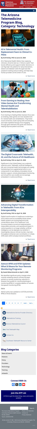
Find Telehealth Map (12, 329)
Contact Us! (25, 413)
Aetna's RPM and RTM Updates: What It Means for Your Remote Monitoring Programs (16, 266)
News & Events (7, 353)
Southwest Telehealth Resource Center (19, 341)
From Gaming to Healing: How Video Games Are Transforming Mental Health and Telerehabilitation (16, 104)
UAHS (34, 7)
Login (33, 425)
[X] (16, 384)
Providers (5, 363)
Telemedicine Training (13, 318)
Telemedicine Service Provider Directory (19, 313)
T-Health (28, 7)
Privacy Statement (26, 415)
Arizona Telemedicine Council (15, 324)
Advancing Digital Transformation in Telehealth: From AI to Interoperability (17, 207)
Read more (31, 76)
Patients (4, 357)
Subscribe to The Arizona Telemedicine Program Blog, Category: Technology (1, 308)
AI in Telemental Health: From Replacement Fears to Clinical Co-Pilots (16, 52)
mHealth (5, 373)
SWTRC (21, 7)
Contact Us (10, 335)
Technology (6, 367)
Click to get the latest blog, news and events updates (19, 397)
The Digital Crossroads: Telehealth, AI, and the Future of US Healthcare (17, 155)
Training (4, 370)
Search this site (27, 5)
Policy (4, 360)
